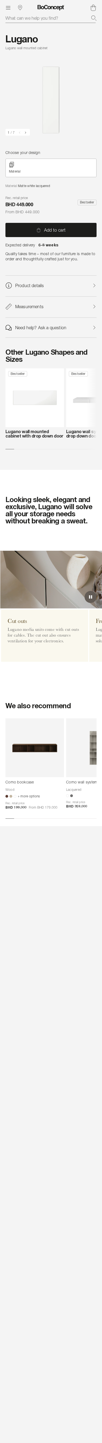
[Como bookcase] (34, 747)
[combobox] (51, 18)
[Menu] (8, 8)
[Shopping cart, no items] (93, 8)
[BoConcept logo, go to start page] (51, 8)
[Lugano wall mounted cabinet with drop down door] (34, 397)
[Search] (94, 18)
